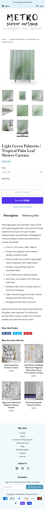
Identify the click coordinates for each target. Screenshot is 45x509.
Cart (41, 6)
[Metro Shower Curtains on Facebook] (17, 469)
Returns (22, 457)
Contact (22, 433)
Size (4, 168)
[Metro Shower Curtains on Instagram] (28, 469)
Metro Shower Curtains (29, 494)
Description (11, 215)
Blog (22, 446)
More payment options (22, 207)
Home (4, 39)
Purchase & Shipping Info (22, 440)
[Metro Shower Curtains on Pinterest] (22, 469)
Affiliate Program (22, 450)
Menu (7, 6)
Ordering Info (30, 215)
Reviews (22, 453)
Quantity (6, 178)
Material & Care (22, 443)
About (22, 436)
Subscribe (34, 487)
